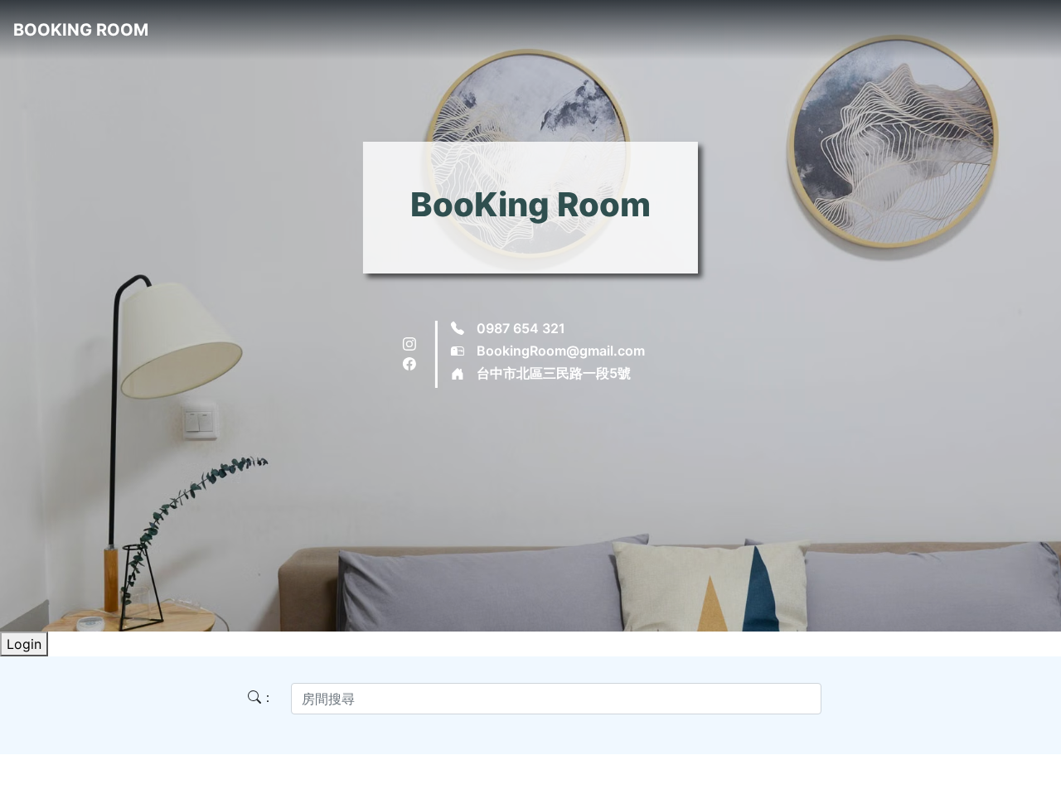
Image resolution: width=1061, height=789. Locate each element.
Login (24, 644)
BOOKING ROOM (80, 30)
